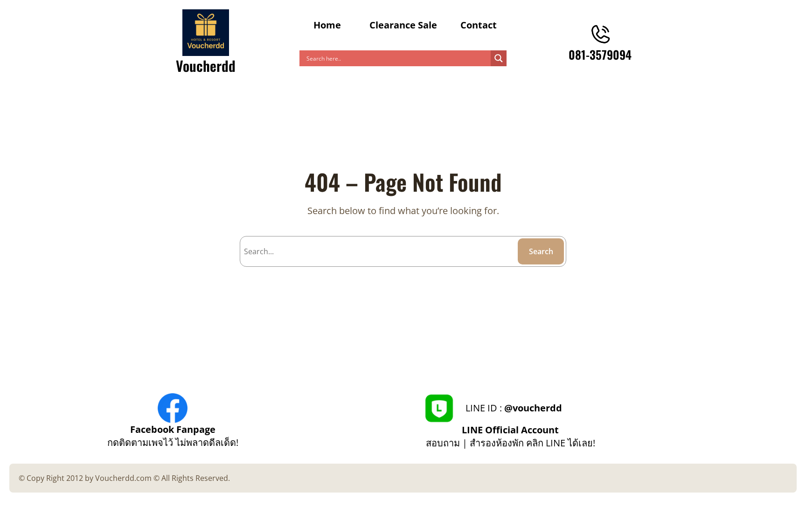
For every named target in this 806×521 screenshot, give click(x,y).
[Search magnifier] (499, 58)
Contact (478, 25)
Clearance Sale (403, 25)
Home (327, 25)
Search (541, 251)
